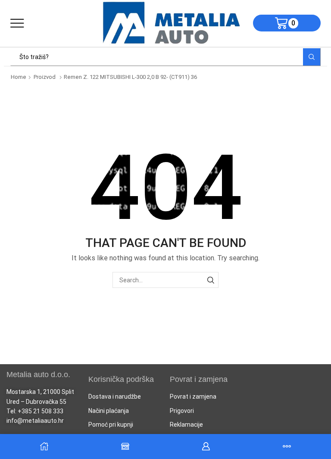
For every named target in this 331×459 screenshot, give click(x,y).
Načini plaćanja (108, 410)
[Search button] (311, 57)
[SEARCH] (211, 280)
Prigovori (182, 410)
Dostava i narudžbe (114, 396)
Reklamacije (186, 424)
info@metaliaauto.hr (35, 420)
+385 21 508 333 (40, 411)
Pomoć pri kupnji (110, 424)
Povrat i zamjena (193, 396)
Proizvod (45, 77)
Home (18, 77)
